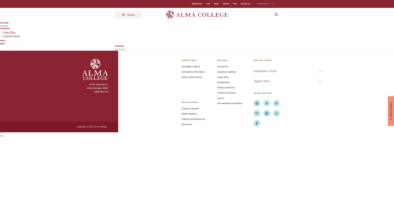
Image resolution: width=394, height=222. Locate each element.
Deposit (226, 4)
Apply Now (262, 81)
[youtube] (257, 113)
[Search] (265, 15)
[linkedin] (266, 113)
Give (235, 4)
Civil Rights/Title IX (191, 67)
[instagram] (257, 103)
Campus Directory (226, 88)
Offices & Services (226, 93)
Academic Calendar (227, 72)
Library (220, 98)
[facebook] (266, 103)
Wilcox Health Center (192, 77)
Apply (216, 4)
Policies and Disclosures (193, 119)
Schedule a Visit (265, 71)
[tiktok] (257, 123)
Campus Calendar (190, 109)
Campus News (11, 36)
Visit (208, 4)
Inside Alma (223, 77)
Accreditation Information (230, 103)
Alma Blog (9, 32)
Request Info (197, 4)
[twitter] (276, 103)
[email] (276, 113)
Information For (263, 4)
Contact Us (245, 4)
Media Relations (189, 114)
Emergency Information (193, 72)
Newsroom (187, 124)
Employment (223, 83)
